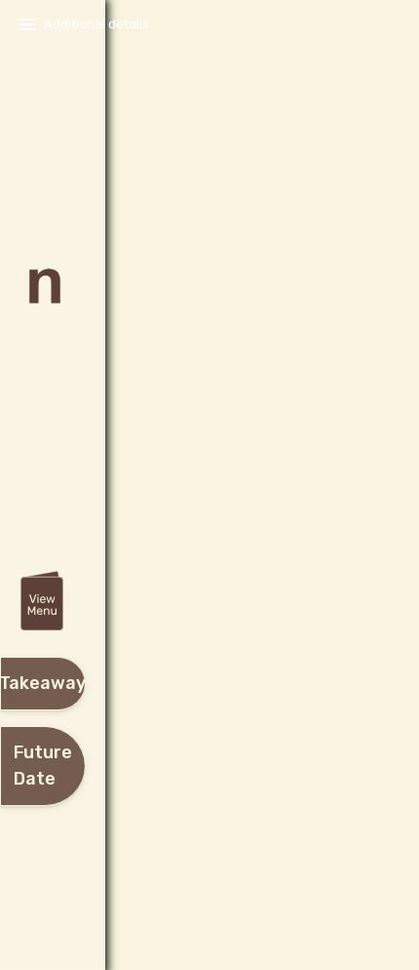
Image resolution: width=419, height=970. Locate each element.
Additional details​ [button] (96, 24)
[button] (42, 602)
